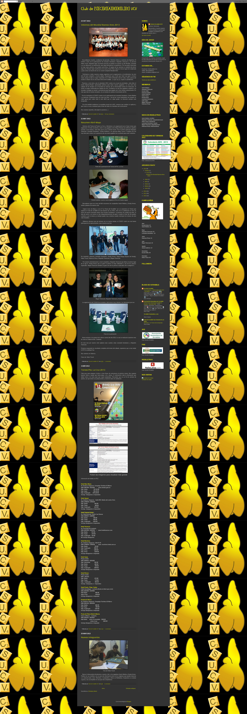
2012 (145, 191)
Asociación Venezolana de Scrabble (153, 301)
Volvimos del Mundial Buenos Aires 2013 (100, 25)
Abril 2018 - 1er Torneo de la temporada (153, 322)
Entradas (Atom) (92, 691)
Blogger (129, 701)
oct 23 (148, 172)
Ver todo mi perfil (146, 35)
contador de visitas (147, 379)
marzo (146, 184)
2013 (145, 168)
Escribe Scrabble (148, 288)
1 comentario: (108, 361)
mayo (146, 179)
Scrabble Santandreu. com (151, 314)
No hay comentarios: (110, 114)
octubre (147, 170)
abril (146, 181)
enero (146, 188)
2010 (145, 195)
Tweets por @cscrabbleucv (149, 80)
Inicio (103, 688)
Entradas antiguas (131, 688)
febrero (147, 186)
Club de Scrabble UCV (156, 24)
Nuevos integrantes (90, 637)
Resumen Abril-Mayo (91, 122)
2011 (145, 193)
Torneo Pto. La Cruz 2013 (93, 370)
